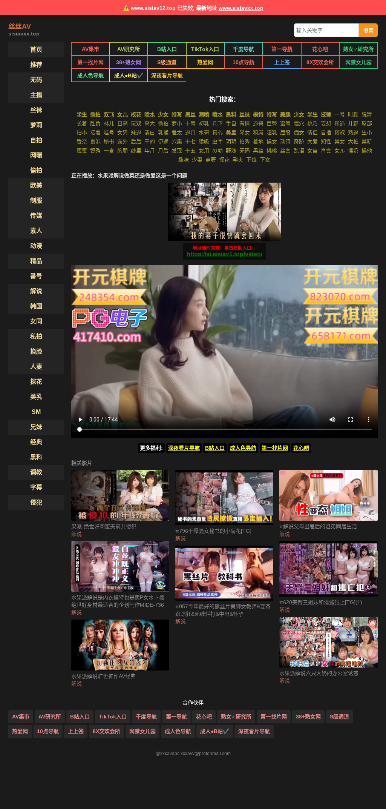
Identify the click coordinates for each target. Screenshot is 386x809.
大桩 (353, 141)
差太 (177, 132)
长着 (82, 123)
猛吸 (204, 141)
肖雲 (326, 151)
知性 (326, 141)
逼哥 (258, 123)
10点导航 (243, 62)
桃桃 (272, 151)
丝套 (285, 151)
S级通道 (166, 62)
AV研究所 (128, 49)
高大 (149, 123)
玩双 (136, 123)
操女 (272, 141)
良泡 (95, 141)
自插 (326, 132)
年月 (149, 151)
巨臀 (272, 123)
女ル (339, 151)
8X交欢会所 (320, 62)
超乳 (272, 132)
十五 (190, 151)
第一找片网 (90, 62)
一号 (339, 114)
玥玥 (231, 141)
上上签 (282, 62)
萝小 (177, 123)
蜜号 (285, 123)
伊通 (163, 141)
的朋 (122, 151)
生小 (366, 132)
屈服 (285, 132)
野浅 (231, 151)
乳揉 (163, 132)
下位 (251, 160)
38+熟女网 (128, 62)
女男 (122, 132)
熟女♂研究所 (358, 49)
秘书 (109, 141)
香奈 (82, 141)
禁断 (366, 141)
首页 (36, 49)
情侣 (312, 132)
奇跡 (299, 141)
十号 (190, 123)
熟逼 (353, 132)
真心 (217, 132)
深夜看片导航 (167, 75)
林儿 (109, 123)
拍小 (82, 132)
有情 (244, 123)
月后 (163, 151)
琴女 (244, 132)
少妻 (197, 160)
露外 (122, 141)
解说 (76, 534)
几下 (217, 123)
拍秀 (244, 141)
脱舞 (366, 114)
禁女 (339, 141)
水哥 (204, 132)
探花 (224, 160)
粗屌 (258, 132)
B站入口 (167, 49)
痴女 (299, 132)
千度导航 (243, 49)
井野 (353, 123)
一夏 (109, 151)
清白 (149, 132)
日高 (122, 123)
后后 (136, 141)
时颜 (353, 114)
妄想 (326, 123)
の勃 (217, 151)
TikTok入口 (205, 49)
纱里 (136, 151)
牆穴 (299, 123)
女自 (312, 151)
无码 (244, 151)
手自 (231, 123)
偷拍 (163, 123)
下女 (265, 160)
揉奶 (353, 151)
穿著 (210, 160)
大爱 (312, 141)
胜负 (95, 123)
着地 (258, 141)
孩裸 (339, 132)
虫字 (217, 141)
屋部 (366, 123)
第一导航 (282, 49)
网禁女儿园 (358, 62)
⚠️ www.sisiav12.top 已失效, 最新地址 (193, 8)
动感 (285, 141)
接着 (95, 132)
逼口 (190, 132)
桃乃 (312, 123)
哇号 (109, 132)
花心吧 (320, 49)
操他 (366, 151)
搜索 (368, 31)
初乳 (204, 123)
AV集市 (90, 49)
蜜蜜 (82, 151)
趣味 (183, 160)
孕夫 (238, 160)
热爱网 (205, 62)
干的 (149, 141)
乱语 (299, 151)
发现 (177, 151)
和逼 (339, 123)
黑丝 (258, 151)
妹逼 (136, 132)
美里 (231, 132)
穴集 (177, 141)
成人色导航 (90, 75)
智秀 (95, 151)
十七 (190, 141)
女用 (204, 151)
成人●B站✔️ (128, 75)
